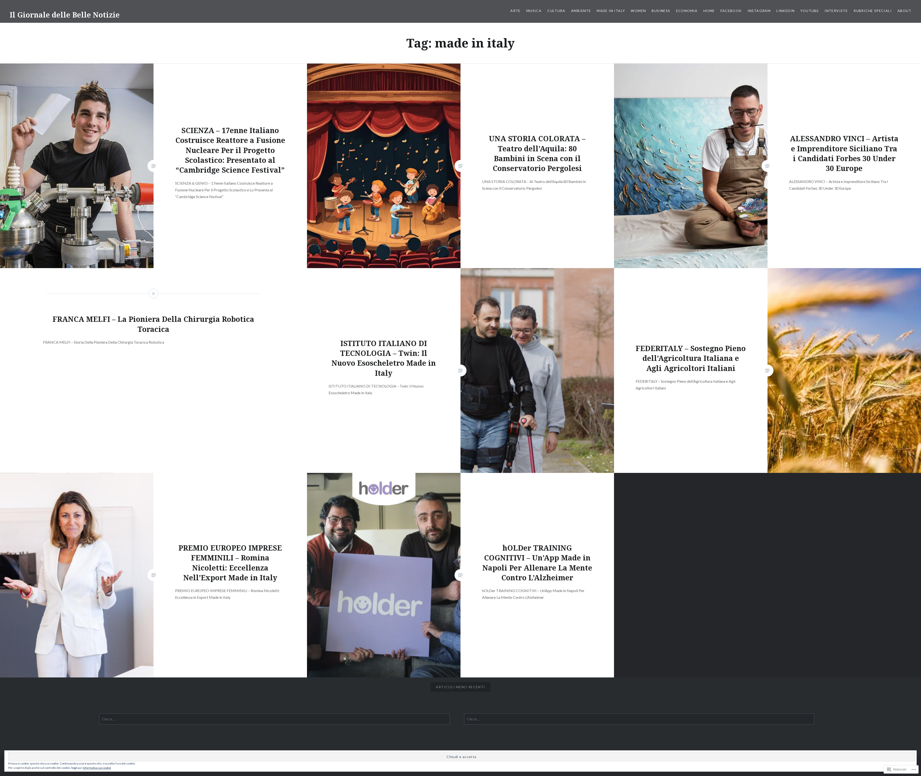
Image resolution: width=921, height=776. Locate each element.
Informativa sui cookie (97, 768)
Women (638, 11)
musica (534, 11)
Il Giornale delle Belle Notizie (65, 15)
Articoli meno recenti (460, 687)
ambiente (581, 11)
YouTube (809, 11)
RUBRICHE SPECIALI (873, 11)
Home (709, 11)
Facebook (731, 11)
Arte (515, 11)
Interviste (836, 11)
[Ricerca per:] (274, 719)
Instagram (759, 11)
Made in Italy (611, 11)
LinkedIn (785, 11)
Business (661, 11)
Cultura (556, 11)
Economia (687, 11)
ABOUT (904, 11)
